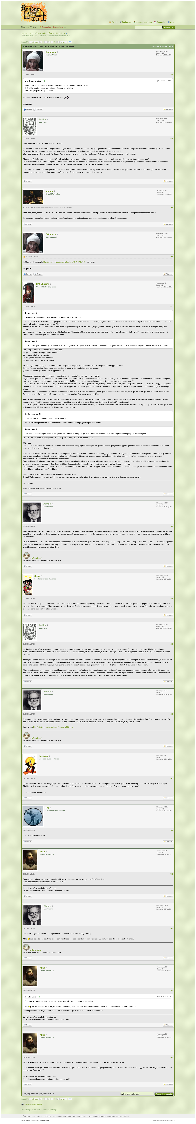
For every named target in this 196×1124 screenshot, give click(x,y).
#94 (172, 256)
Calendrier (161, 22)
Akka (42, 852)
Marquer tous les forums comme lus (102, 1116)
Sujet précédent (31, 1093)
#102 (171, 874)
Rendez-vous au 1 (28, 33)
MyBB (28, 1120)
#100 (171, 778)
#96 (172, 526)
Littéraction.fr (60, 33)
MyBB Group (44, 1120)
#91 (172, 74)
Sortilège (43, 756)
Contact (39, 1116)
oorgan (49, 191)
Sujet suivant (46, 1093)
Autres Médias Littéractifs (45, 33)
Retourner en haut (59, 1116)
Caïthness (50, 52)
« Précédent (34, 42)
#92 (172, 138)
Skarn (37, 576)
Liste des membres (144, 22)
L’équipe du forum (28, 1116)
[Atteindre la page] (70, 42)
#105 (171, 1057)
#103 (171, 928)
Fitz (47, 808)
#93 (172, 207)
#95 (172, 306)
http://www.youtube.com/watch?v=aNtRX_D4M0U (64, 262)
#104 (171, 990)
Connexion (46, 27)
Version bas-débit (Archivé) (77, 1116)
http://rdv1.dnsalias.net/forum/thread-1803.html (53, 727)
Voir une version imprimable (33, 1104)
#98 (172, 644)
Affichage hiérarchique (162, 46)
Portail (114, 22)
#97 (172, 598)
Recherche (126, 22)
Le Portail (47, 1116)
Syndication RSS (122, 1116)
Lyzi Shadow (42, 284)
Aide (172, 22)
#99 (172, 714)
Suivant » (63, 42)
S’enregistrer (58, 27)
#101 (171, 830)
